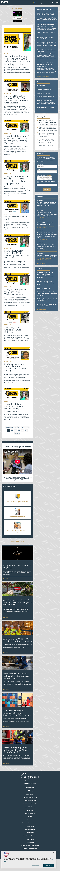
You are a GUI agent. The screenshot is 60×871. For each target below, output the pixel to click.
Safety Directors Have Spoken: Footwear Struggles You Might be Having (15, 367)
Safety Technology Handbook (45, 97)
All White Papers (42, 309)
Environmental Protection (30, 804)
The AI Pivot (30, 839)
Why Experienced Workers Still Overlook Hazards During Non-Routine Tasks (17, 602)
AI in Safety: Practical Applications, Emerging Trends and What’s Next (47, 256)
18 (8, 431)
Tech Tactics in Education (30, 836)
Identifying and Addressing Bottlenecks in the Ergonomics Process (45, 283)
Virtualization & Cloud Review (30, 845)
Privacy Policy (48, 175)
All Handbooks (41, 111)
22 (22, 431)
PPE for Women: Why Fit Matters (15, 217)
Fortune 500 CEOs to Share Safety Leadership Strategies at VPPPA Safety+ (47, 134)
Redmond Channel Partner (30, 823)
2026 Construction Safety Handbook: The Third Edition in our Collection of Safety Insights (46, 102)
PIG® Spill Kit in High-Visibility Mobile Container (17, 502)
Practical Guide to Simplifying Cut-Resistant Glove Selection (46, 305)
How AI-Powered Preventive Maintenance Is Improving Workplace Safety (45, 64)
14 (19, 427)
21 (19, 431)
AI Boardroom (30, 788)
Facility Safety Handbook (44, 93)
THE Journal (30, 842)
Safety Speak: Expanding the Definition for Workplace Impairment (15, 292)
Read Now (5, 578)
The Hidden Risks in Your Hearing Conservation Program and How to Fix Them (46, 246)
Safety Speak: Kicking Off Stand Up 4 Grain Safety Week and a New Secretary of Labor (17, 60)
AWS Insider (30, 794)
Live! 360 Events (30, 807)
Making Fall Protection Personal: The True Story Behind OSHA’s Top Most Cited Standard (16, 99)
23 (26, 431)
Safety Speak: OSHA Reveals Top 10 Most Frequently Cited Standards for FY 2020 (16, 254)
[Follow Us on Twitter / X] (54, 2)
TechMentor (30, 833)
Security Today (30, 826)
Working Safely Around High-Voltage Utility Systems (45, 223)
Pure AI (30, 816)
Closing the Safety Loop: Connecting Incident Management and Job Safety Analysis (46, 214)
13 (15, 427)
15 (22, 427)
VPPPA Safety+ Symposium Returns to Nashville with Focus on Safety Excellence (48, 141)
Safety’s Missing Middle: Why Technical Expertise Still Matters (17, 640)
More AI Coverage (42, 76)
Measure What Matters (43, 288)
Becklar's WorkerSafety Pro (17, 517)
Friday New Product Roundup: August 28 (17, 566)
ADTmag (30, 791)
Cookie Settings (35, 865)
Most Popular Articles (44, 117)
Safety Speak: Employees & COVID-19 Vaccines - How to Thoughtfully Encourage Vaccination (16, 139)
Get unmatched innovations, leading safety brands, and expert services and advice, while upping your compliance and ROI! (17, 479)
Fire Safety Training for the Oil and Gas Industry (47, 299)
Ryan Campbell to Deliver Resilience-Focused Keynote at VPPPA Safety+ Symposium (48, 128)
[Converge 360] (30, 777)
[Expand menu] (57, 3)
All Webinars (41, 263)
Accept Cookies (48, 865)
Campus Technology (30, 800)
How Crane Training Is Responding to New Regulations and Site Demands (17, 713)
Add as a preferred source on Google (39, 3)
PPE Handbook (41, 86)
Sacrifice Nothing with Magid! (17, 446)
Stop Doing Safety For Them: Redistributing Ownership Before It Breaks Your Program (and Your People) (47, 235)
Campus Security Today (30, 797)
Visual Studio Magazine (30, 849)
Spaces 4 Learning (30, 829)
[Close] (53, 852)
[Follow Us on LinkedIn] (52, 2)
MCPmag (30, 810)
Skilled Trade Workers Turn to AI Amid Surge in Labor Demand (46, 14)
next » (17, 433)
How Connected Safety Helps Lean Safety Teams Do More (45, 25)
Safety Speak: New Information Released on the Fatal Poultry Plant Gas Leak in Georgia (16, 407)
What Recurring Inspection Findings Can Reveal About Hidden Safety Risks (15, 750)
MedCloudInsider (30, 813)
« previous (9, 427)
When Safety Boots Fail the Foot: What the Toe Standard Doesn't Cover (16, 676)
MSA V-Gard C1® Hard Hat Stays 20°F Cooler (17, 531)
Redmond (30, 820)
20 (15, 431)
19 (12, 431)
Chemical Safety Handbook (45, 89)
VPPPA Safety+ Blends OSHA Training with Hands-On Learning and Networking (48, 122)
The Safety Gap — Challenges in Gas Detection (12, 329)
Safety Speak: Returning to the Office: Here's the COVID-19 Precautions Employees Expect (16, 180)
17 (29, 427)
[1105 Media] (30, 783)
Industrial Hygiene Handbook (45, 107)
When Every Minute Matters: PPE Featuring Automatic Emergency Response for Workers (46, 203)
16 (25, 427)
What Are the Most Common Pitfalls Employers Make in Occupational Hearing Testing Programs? (45, 275)
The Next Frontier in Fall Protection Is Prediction (47, 50)
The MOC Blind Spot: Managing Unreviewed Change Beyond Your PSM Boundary (47, 293)
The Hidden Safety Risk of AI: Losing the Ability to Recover (45, 38)
